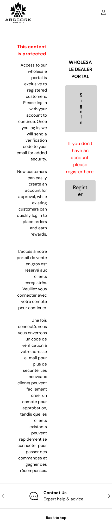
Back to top (56, 517)
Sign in (81, 108)
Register (80, 190)
